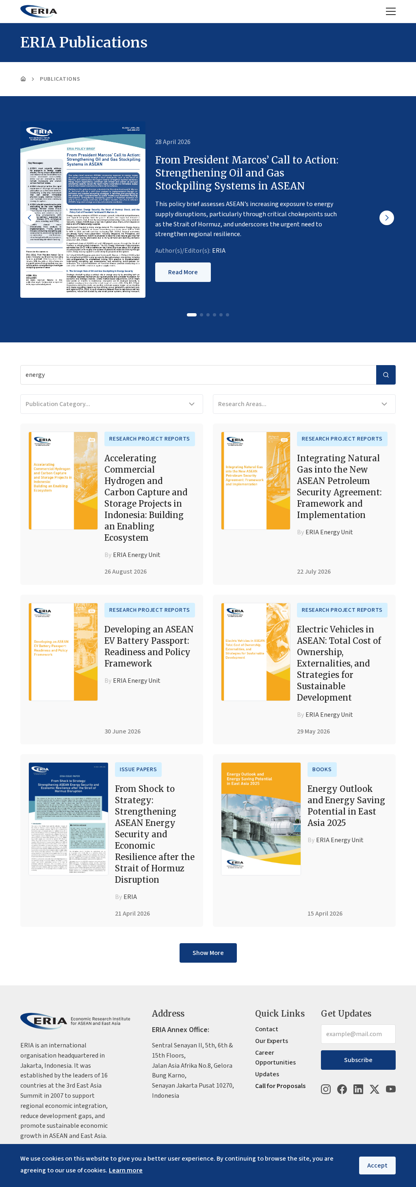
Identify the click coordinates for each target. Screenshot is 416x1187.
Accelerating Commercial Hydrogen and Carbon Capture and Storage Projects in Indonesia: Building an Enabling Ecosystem (145, 498)
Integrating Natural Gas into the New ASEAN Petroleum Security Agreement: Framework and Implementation (339, 486)
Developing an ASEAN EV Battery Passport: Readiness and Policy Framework (149, 646)
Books (322, 770)
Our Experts (271, 1040)
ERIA (218, 250)
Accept (377, 1165)
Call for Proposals (280, 1086)
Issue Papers (138, 770)
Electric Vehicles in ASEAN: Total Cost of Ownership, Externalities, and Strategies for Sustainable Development (339, 663)
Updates (267, 1074)
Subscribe (358, 1060)
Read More (183, 272)
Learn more (126, 1170)
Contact (266, 1029)
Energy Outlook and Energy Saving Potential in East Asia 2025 (346, 806)
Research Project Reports (149, 439)
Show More (208, 952)
